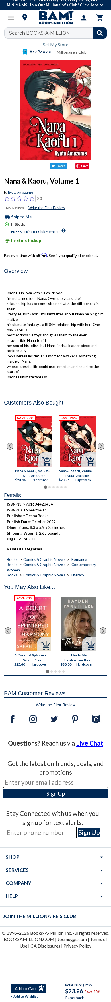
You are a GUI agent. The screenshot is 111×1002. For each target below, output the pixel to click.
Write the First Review (46, 208)
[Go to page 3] (53, 487)
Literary (77, 575)
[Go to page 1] (45, 487)
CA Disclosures (45, 945)
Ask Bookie (40, 51)
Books (12, 559)
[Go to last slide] (10, 446)
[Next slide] (101, 446)
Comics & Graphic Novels (44, 559)
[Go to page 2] (49, 487)
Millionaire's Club (72, 52)
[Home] (55, 17)
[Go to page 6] (65, 487)
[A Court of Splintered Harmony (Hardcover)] (33, 624)
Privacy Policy (77, 945)
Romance (79, 559)
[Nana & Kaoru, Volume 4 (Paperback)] (34, 441)
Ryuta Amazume (20, 192)
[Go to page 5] (61, 487)
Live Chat (89, 743)
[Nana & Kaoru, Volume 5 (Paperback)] (78, 441)
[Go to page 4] (57, 487)
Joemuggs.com (72, 939)
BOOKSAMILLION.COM (29, 939)
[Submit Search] (100, 33)
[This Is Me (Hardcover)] (78, 624)
